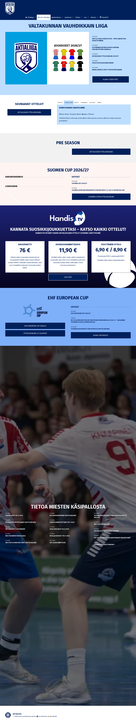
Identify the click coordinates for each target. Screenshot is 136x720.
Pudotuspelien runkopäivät (103, 63)
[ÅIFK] (80, 66)
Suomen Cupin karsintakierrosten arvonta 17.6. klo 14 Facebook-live (98, 190)
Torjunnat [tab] (84, 102)
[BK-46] (56, 54)
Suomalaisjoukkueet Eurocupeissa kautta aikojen (90, 329)
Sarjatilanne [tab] (69, 102)
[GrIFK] (56, 66)
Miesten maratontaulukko (15, 536)
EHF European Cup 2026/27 (81, 313)
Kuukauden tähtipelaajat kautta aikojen (20, 522)
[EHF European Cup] (35, 310)
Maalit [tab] (77, 102)
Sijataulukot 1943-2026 (14, 515)
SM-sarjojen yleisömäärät (15, 529)
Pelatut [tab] (60, 102)
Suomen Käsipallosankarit (104, 544)
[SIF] (72, 66)
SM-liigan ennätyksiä (58, 543)
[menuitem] (129, 17)
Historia (93, 17)
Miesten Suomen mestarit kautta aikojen (20, 543)
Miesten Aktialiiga (44, 17)
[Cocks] (64, 54)
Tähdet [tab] (99, 102)
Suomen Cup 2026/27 (79, 183)
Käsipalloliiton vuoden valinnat (106, 531)
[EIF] (80, 54)
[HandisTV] (68, 218)
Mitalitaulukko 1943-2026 (59, 529)
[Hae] (129, 17)
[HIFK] (64, 66)
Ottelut (77, 17)
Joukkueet (68, 17)
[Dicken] (72, 54)
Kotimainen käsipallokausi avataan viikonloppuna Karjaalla (105, 48)
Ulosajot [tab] (92, 102)
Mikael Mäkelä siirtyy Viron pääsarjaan (107, 70)
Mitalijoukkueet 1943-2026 (60, 536)
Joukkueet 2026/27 (68, 45)
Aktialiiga (31, 17)
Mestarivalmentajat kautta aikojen (63, 515)
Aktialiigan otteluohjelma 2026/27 (105, 56)
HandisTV (105, 17)
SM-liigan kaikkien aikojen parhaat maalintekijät (112, 538)
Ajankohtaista (56, 17)
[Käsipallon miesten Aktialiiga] (10, 8)
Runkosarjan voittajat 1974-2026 (62, 522)
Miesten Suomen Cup (101, 524)
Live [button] (85, 17)
